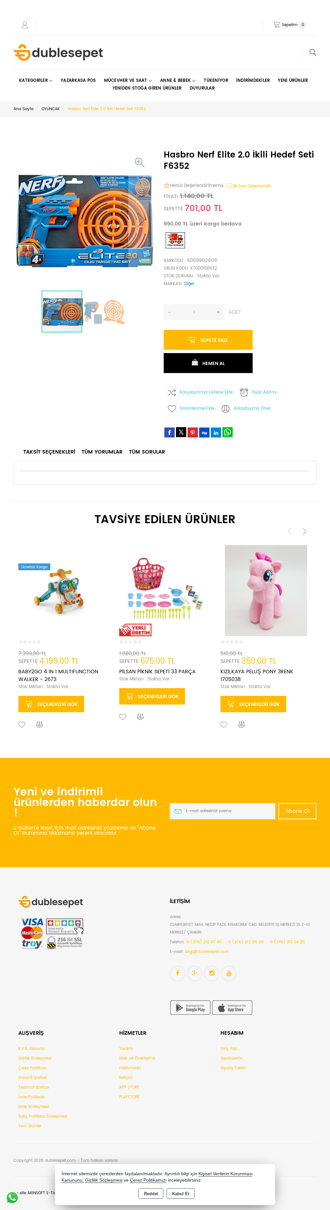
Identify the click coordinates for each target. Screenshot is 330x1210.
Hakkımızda (130, 1068)
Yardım (126, 1049)
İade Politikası (31, 1097)
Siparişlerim (231, 1058)
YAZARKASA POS (78, 80)
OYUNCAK (51, 109)
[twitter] (181, 432)
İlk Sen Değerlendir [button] (252, 186)
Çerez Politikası (32, 1068)
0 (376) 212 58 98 (246, 942)
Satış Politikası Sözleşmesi (42, 1116)
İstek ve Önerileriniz (137, 1058)
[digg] (204, 432)
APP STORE (129, 1087)
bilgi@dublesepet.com (206, 952)
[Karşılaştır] (39, 725)
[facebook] (169, 432)
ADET (234, 312)
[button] (141, 162)
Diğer (189, 284)
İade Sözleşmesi (33, 1107)
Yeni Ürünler (29, 1126)
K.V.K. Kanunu (31, 1049)
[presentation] (289, 531)
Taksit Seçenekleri (49, 452)
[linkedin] (216, 432)
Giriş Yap (228, 1049)
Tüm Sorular (147, 452)
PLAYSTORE (129, 1097)
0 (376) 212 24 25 (287, 942)
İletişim (125, 1078)
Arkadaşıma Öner (252, 408)
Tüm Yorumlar (102, 452)
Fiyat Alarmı (264, 392)
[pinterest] (193, 432)
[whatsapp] (227, 432)
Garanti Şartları (32, 1078)
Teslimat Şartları (33, 1087)
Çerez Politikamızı (148, 1180)
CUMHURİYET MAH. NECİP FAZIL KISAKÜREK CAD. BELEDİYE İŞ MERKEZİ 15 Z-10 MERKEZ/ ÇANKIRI (240, 929)
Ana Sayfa (24, 109)
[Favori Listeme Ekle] (21, 725)
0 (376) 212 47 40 (204, 942)
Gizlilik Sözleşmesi (35, 1058)
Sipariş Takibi (233, 1068)
